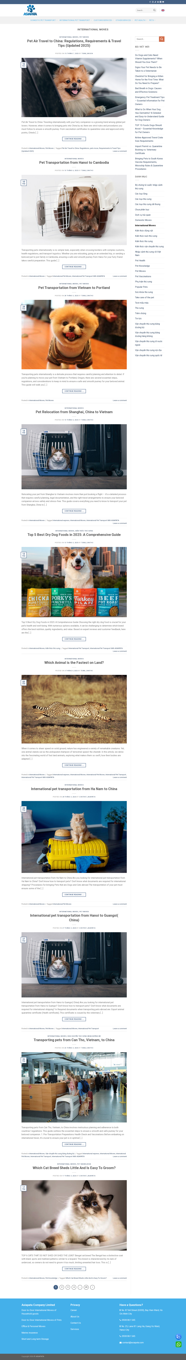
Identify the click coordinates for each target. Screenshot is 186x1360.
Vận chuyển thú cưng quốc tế (148, 355)
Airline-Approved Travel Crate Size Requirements (149, 139)
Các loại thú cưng (143, 199)
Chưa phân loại (142, 209)
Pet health (140, 20)
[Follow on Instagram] (153, 2)
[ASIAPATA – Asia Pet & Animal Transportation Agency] (35, 10)
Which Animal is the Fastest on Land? (74, 663)
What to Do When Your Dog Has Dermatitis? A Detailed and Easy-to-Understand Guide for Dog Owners (149, 114)
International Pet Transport (79, 648)
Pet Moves (84, 37)
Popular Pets (141, 287)
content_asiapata (87, 797)
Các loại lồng (141, 193)
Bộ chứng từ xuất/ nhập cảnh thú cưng (148, 187)
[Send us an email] (158, 2)
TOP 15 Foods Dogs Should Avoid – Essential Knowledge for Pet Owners (149, 129)
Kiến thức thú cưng (84, 531)
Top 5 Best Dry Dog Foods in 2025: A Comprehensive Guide (74, 535)
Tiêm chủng (140, 313)
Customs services (103, 20)
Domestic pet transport (43, 20)
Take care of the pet (144, 297)
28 (86, 1287)
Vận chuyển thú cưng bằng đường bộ (84, 1036)
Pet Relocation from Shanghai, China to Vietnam (74, 412)
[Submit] (154, 10)
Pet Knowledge (84, 1164)
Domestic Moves (143, 220)
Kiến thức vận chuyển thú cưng (149, 246)
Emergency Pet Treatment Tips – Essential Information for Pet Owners (149, 101)
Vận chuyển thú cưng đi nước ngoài (148, 343)
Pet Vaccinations (143, 276)
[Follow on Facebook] (150, 2)
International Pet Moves (62, 276)
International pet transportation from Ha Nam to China (74, 789)
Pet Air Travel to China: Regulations (75, 148)
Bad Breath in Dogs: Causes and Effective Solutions (148, 90)
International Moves (68, 37)
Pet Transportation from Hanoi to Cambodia (74, 162)
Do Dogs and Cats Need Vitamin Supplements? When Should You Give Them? (148, 58)
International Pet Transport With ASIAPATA (88, 276)
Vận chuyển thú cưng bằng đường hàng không (147, 334)
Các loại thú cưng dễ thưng (147, 204)
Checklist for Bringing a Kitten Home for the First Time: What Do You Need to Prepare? (149, 79)
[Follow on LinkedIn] (160, 2)
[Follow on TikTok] (155, 2)
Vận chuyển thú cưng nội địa (148, 350)
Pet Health (140, 260)
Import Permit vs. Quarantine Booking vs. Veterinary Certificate (148, 150)
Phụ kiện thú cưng (143, 281)
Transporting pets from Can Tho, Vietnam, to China (74, 1040)
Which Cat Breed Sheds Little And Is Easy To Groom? (74, 1168)
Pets (151, 20)
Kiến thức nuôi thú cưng (146, 236)
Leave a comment (120, 151)
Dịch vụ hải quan (143, 215)
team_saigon (87, 53)
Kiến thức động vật (144, 230)
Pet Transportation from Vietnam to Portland (74, 288)
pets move (94, 148)
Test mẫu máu (141, 302)
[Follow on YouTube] (163, 2)
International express (61, 520)
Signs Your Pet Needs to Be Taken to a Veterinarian (148, 69)
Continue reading (74, 139)
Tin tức (138, 318)
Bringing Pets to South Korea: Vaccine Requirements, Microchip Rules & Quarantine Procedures (149, 163)
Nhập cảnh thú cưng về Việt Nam (148, 254)
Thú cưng (139, 308)
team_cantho (87, 170)
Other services (123, 20)
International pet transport (75, 20)
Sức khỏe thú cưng (144, 292)
